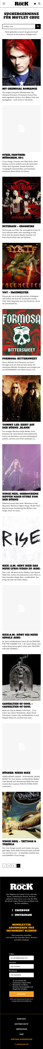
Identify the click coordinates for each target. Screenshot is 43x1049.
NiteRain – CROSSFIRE (18, 226)
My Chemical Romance (19, 88)
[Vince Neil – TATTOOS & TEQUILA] (21, 815)
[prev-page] (4, 866)
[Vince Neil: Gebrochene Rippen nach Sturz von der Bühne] (21, 467)
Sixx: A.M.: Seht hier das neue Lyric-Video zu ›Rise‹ (21, 567)
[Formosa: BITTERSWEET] (21, 332)
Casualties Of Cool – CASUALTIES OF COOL (17, 705)
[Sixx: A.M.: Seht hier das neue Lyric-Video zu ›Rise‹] (21, 539)
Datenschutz (21, 1024)
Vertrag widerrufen (21, 1039)
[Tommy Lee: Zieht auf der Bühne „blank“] (21, 398)
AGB (22, 1034)
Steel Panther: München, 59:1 (13, 156)
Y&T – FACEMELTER (15, 292)
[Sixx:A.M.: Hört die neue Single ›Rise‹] (21, 608)
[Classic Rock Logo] (21, 3)
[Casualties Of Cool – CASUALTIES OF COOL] (21, 677)
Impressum (21, 1029)
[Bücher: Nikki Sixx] (21, 746)
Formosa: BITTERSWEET (19, 358)
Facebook (22, 910)
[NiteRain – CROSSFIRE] (21, 200)
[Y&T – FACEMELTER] (21, 266)
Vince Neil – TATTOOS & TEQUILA (19, 843)
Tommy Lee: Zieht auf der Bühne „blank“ (18, 426)
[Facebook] (12, 910)
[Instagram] (12, 915)
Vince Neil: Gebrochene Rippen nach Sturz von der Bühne (20, 496)
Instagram (23, 915)
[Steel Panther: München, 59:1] (21, 128)
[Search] (38, 26)
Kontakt (21, 1019)
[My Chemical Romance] (21, 62)
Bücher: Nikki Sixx (16, 772)
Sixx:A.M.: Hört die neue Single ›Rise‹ (20, 636)
